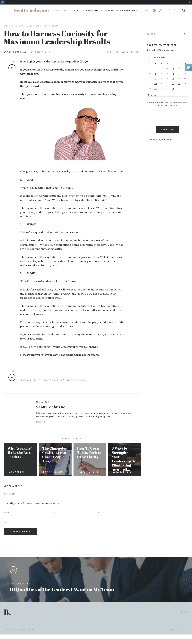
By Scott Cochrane (15, 52)
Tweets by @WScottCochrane (161, 50)
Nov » (156, 95)
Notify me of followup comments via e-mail (33, 503)
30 (173, 89)
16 (173, 79)
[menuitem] (2, 2)
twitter (40, 422)
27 (155, 89)
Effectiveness (12, 26)
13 (155, 79)
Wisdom (53, 26)
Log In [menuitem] (8, 2)
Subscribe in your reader (159, 139)
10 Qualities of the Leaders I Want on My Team (62, 589)
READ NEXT (96, 10)
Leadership (41, 26)
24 (179, 84)
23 (173, 84)
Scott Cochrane (50, 407)
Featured (27, 26)
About (184, 612)
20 (155, 84)
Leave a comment (131, 52)
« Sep (149, 95)
